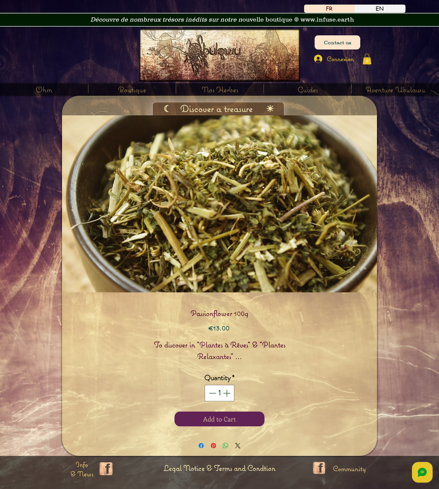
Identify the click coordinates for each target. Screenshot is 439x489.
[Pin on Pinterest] (213, 445)
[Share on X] (238, 445)
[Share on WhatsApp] (225, 445)
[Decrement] (212, 393)
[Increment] (227, 393)
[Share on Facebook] (201, 445)
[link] (367, 59)
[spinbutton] (219, 393)
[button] (220, 88)
